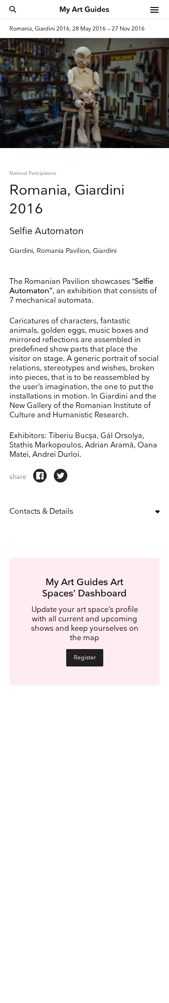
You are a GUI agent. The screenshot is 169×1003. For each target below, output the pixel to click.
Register (85, 657)
